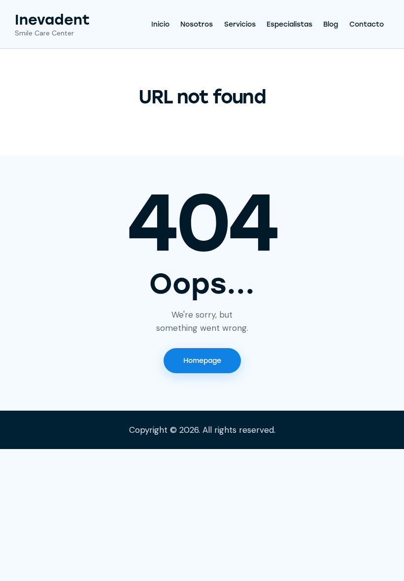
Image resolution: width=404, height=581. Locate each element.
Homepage (202, 360)
